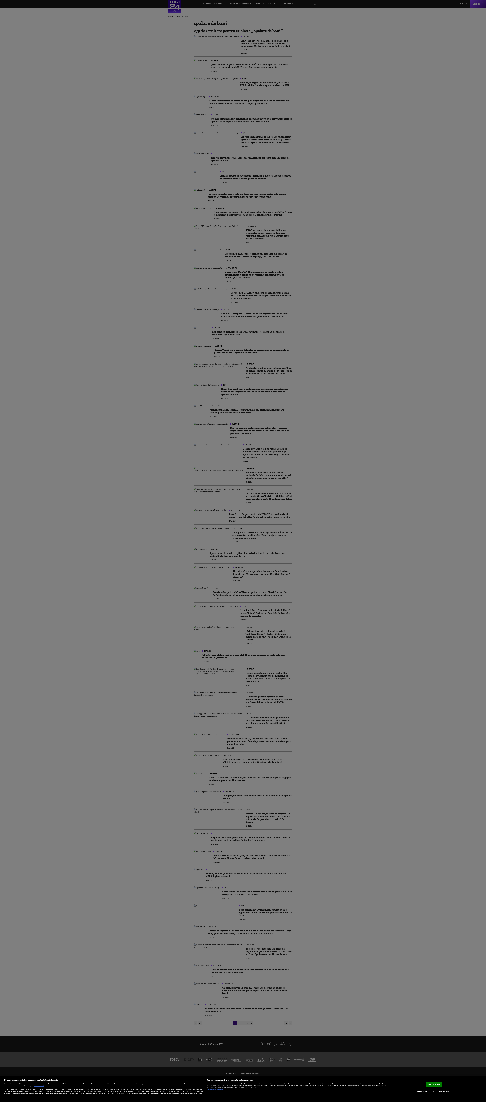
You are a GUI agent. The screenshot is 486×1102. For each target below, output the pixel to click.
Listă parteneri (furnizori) (215, 1089)
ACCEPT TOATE (434, 1085)
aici (165, 1091)
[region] (243, 1089)
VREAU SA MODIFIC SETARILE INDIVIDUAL (433, 1092)
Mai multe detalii (39, 1086)
